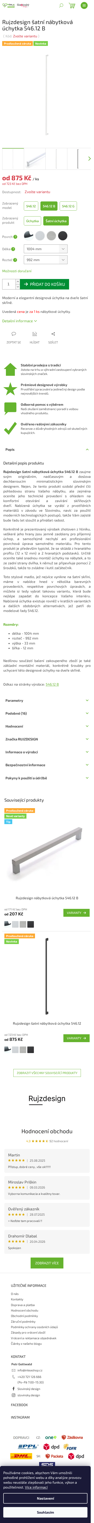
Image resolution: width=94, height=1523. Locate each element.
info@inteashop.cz (29, 1370)
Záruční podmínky (23, 1321)
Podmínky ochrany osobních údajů (34, 1327)
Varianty (74, 913)
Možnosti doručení (16, 271)
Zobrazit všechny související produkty (47, 1073)
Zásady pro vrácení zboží (28, 1332)
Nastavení (45, 1498)
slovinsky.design (28, 1395)
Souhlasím (45, 1512)
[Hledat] (61, 5)
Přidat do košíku (47, 284)
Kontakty (17, 1299)
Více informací (36, 1487)
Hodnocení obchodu (47, 1131)
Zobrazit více (47, 1263)
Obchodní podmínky (24, 1316)
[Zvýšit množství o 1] (18, 281)
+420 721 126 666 (29, 1377)
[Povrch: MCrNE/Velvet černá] (30, 924)
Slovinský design (28, 1389)
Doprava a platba (23, 1305)
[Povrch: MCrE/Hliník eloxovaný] (15, 924)
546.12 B (52, 684)
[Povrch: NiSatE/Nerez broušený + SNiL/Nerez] (23, 924)
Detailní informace (17, 321)
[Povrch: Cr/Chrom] (7, 924)
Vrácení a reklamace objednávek (33, 1338)
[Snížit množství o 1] (18, 286)
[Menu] (84, 5)
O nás (15, 1294)
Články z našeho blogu (26, 1343)
